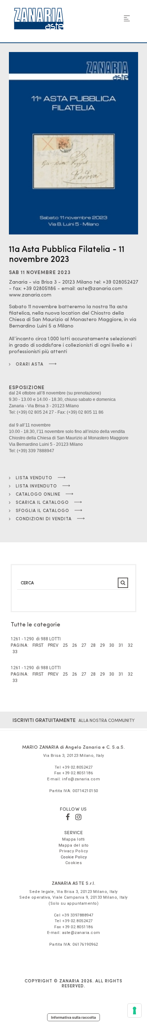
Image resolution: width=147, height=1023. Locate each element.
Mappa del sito (74, 845)
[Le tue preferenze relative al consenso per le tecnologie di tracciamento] (134, 1010)
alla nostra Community (73, 720)
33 (14, 651)
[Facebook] (68, 817)
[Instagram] (78, 817)
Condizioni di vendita (43, 518)
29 (102, 645)
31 (120, 645)
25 (65, 645)
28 (93, 645)
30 (111, 645)
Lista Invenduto (35, 486)
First (38, 645)
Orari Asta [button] (29, 364)
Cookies (73, 863)
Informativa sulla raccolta (73, 1017)
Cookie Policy (74, 857)
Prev (53, 645)
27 (83, 645)
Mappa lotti (73, 839)
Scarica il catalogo (41, 502)
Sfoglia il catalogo (41, 510)
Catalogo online (37, 494)
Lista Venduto (33, 477)
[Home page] (38, 18)
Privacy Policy (73, 851)
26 (74, 645)
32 (130, 645)
